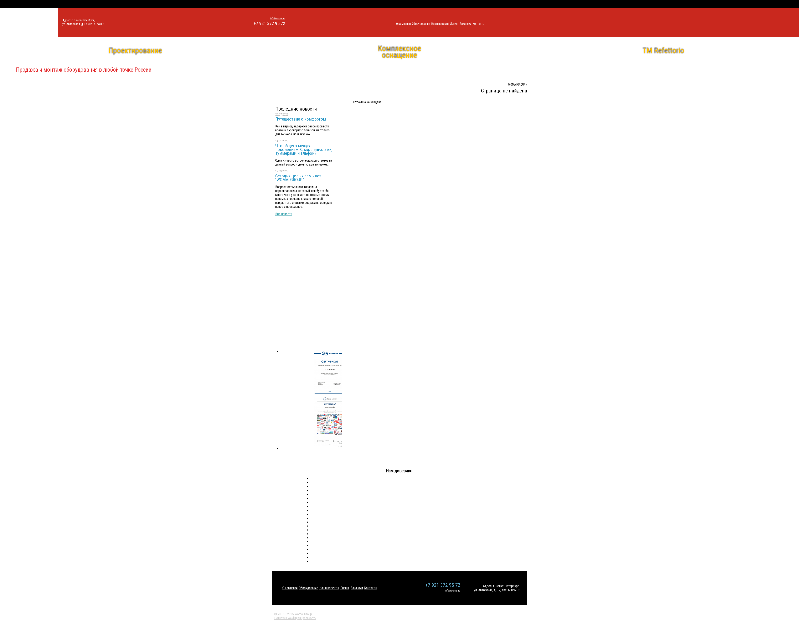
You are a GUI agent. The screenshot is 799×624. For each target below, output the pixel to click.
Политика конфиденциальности (295, 618)
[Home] (29, 22)
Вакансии (465, 23)
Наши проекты (440, 23)
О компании (403, 23)
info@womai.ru (277, 18)
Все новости (283, 214)
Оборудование (421, 23)
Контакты (479, 23)
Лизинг (454, 23)
